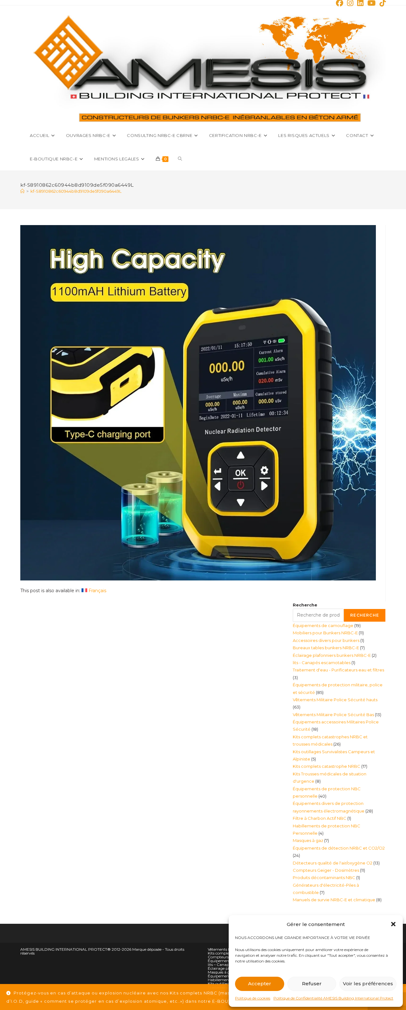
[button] (393, 924)
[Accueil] (22, 191)
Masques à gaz (221, 972)
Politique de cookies (252, 998)
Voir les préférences (368, 984)
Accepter (259, 984)
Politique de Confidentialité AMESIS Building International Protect (333, 998)
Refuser (312, 984)
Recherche (305, 604)
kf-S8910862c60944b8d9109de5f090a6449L (75, 191)
